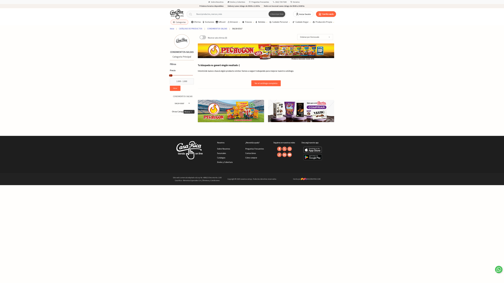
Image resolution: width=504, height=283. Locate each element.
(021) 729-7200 (281, 2)
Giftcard (221, 22)
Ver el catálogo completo (266, 83)
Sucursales (221, 153)
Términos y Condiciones (211, 180)
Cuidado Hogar (302, 22)
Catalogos (221, 157)
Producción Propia (324, 22)
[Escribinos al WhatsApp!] (498, 270)
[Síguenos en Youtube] (289, 155)
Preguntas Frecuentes (260, 2)
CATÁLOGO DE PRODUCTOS (190, 28)
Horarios (296, 2)
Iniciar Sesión (305, 14)
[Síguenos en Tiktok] (279, 155)
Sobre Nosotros (217, 2)
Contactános (250, 153)
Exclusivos (209, 22)
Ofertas (197, 22)
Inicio (172, 28)
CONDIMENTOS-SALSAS (217, 28)
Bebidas (262, 22)
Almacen (234, 22)
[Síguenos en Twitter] (284, 149)
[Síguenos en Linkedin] (284, 155)
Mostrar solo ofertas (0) (217, 38)
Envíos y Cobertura (237, 2)
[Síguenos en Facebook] (279, 149)
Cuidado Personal (280, 22)
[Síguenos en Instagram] (289, 149)
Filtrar (175, 88)
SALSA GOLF (237, 28)
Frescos (248, 22)
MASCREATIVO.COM (313, 179)
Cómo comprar (251, 157)
